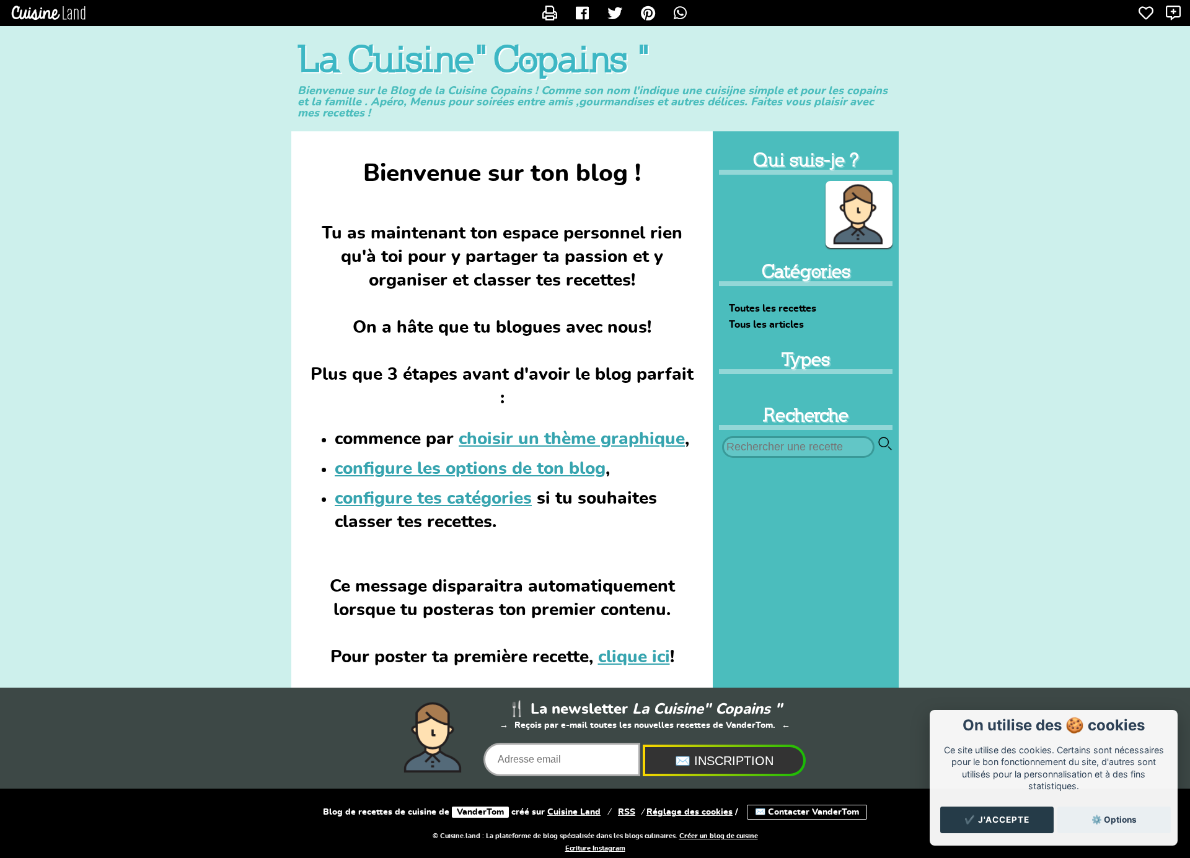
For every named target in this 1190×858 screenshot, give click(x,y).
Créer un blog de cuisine (718, 836)
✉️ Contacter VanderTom (807, 812)
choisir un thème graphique (572, 439)
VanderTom (480, 812)
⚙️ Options (1114, 820)
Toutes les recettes (772, 308)
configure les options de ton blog (470, 469)
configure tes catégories (433, 498)
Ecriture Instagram (595, 849)
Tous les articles (766, 325)
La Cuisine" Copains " (472, 59)
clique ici (634, 657)
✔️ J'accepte (996, 820)
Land (574, 812)
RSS (626, 812)
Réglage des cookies (689, 812)
